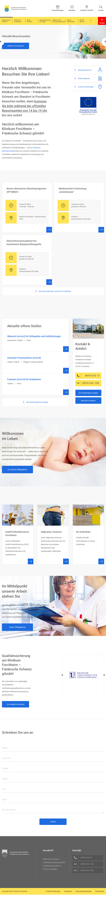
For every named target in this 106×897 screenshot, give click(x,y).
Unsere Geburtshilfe (70, 20)
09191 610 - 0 (86, 858)
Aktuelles (72, 10)
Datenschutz (99, 891)
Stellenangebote (84, 78)
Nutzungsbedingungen (84, 891)
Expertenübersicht (84, 70)
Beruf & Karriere (82, 20)
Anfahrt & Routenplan (86, 87)
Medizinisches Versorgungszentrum (58, 20)
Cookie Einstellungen (53, 891)
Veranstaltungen (58, 10)
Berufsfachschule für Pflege (45, 20)
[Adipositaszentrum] (53, 534)
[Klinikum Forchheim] (16, 8)
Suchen (101, 10)
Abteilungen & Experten (6, 20)
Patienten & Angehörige (17, 20)
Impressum (68, 891)
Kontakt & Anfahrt (86, 10)
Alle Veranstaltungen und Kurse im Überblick (54, 291)
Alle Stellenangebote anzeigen (37, 402)
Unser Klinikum (29, 20)
